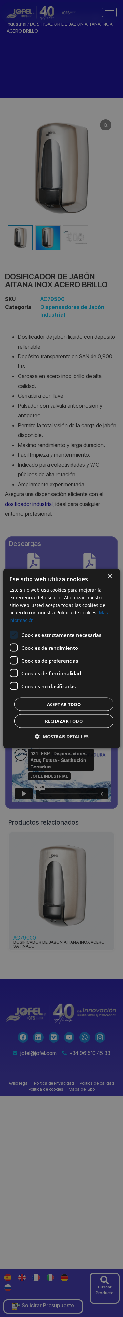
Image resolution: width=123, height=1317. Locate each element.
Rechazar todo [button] (64, 721)
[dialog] (61, 658)
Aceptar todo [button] (64, 704)
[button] (62, 736)
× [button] (109, 576)
